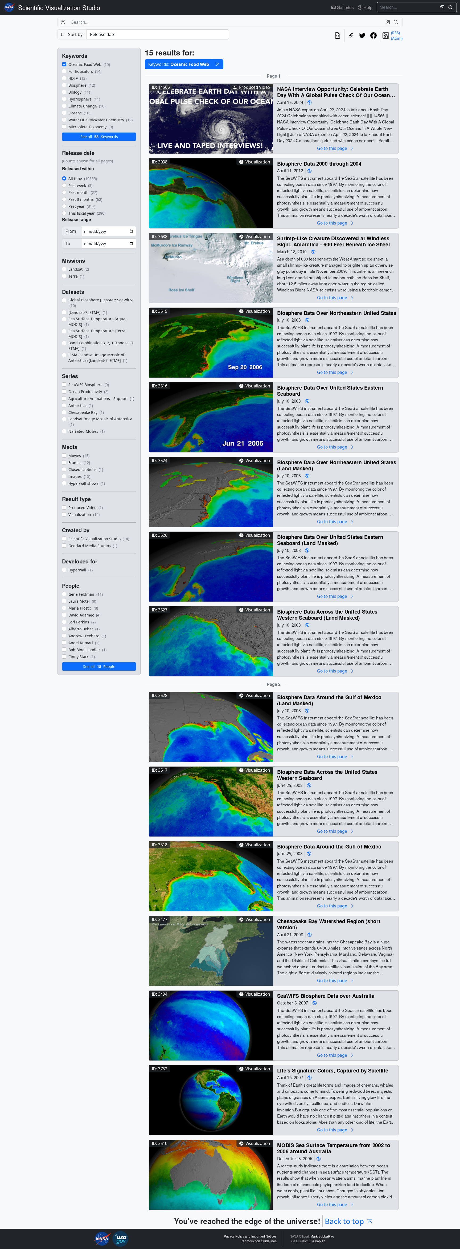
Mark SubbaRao (322, 1236)
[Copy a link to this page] (351, 35)
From (70, 231)
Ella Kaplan (317, 1241)
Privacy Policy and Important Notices (250, 1236)
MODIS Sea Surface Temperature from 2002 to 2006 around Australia (333, 1148)
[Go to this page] (211, 118)
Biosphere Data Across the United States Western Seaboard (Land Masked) (327, 614)
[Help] (63, 22)
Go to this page (332, 148)
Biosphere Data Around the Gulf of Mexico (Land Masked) (329, 700)
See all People (99, 666)
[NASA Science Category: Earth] (309, 102)
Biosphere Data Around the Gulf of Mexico (329, 846)
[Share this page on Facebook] (373, 35)
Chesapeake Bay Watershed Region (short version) (328, 924)
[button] (217, 64)
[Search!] (451, 7)
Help (367, 7)
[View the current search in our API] (337, 35)
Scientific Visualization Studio (59, 7)
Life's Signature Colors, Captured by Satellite (332, 1070)
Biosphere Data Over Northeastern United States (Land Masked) (336, 465)
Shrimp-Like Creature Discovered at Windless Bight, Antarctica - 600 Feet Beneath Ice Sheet (333, 241)
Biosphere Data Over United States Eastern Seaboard (330, 390)
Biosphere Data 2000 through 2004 (319, 163)
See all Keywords (99, 136)
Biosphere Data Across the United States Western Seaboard (327, 774)
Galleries (345, 7)
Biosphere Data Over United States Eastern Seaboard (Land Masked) (330, 540)
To (67, 243)
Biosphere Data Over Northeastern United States (336, 313)
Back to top (344, 1221)
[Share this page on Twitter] (362, 35)
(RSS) (395, 32)
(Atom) (396, 38)
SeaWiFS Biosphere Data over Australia (326, 995)
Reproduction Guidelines (258, 1241)
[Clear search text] (441, 7)
